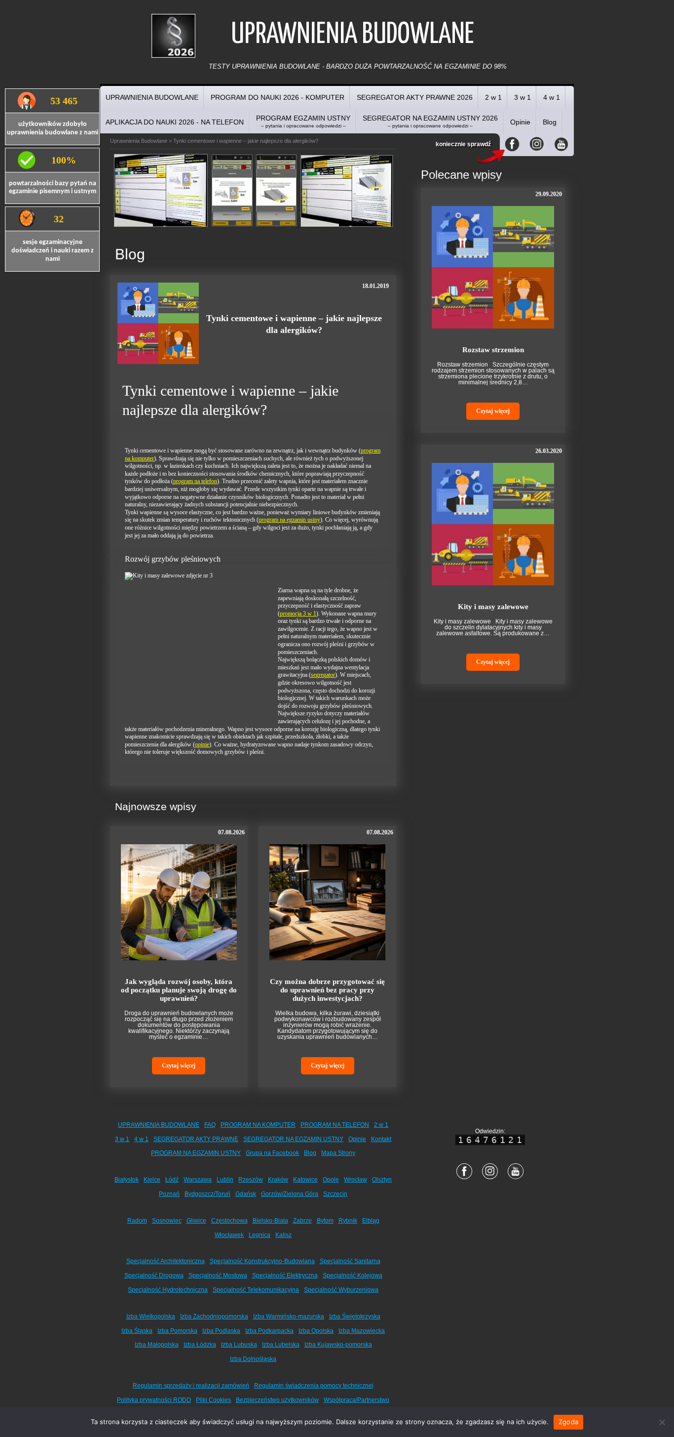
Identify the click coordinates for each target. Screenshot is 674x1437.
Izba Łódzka (200, 1344)
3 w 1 (522, 97)
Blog (550, 122)
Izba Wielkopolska (150, 1316)
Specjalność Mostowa (217, 1275)
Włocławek (229, 1235)
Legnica (259, 1235)
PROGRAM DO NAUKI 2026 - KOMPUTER (277, 97)
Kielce (152, 1179)
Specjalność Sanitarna (350, 1261)
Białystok (126, 1179)
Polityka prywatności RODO (154, 1399)
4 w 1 (551, 97)
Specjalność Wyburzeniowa (341, 1289)
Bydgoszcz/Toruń (207, 1194)
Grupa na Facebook (272, 1153)
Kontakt (381, 1139)
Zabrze (302, 1220)
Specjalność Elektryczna (285, 1275)
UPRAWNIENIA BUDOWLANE (152, 97)
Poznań (169, 1194)
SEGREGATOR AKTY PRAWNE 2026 (415, 97)
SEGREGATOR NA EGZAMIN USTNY (293, 1139)
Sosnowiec (167, 1220)
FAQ (210, 1124)
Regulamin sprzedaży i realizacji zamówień (191, 1385)
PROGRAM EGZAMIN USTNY (303, 121)
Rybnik (347, 1220)
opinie (202, 744)
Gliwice (196, 1220)
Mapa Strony (338, 1153)
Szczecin (335, 1194)
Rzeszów (250, 1179)
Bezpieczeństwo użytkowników (277, 1399)
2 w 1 (493, 97)
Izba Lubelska (281, 1344)
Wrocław (355, 1179)
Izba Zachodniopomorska (214, 1316)
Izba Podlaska (221, 1330)
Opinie (520, 122)
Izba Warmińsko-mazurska (288, 1316)
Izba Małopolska (157, 1344)
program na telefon (195, 481)
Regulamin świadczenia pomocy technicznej (314, 1385)
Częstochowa (229, 1220)
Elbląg (370, 1220)
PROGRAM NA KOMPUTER (258, 1124)
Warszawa (198, 1179)
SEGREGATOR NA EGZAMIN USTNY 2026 (430, 121)
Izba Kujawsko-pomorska (338, 1344)
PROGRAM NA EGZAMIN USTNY (196, 1153)
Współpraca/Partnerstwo (356, 1399)
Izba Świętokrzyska (354, 1316)
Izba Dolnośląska (253, 1358)
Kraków (278, 1179)
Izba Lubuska (239, 1344)
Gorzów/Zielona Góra (289, 1194)
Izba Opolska (316, 1330)
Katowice (305, 1179)
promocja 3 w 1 (298, 613)
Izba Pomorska (177, 1330)
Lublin (225, 1179)
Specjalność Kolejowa (352, 1275)
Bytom (325, 1220)
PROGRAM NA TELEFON (334, 1124)
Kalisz (283, 1235)
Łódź (172, 1179)
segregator (323, 674)
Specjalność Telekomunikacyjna (256, 1289)
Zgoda (568, 1422)
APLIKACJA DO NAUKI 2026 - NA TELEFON (175, 122)
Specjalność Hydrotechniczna (168, 1289)
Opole (331, 1179)
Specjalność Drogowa (154, 1275)
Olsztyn (382, 1179)
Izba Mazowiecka (361, 1330)
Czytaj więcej (178, 1065)
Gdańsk (245, 1194)
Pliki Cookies (213, 1399)
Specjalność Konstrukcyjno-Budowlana (262, 1261)
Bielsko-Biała (270, 1220)
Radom (137, 1220)
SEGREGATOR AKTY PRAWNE (195, 1139)
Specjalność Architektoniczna (165, 1261)
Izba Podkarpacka (269, 1330)
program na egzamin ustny (289, 519)
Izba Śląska (136, 1330)
